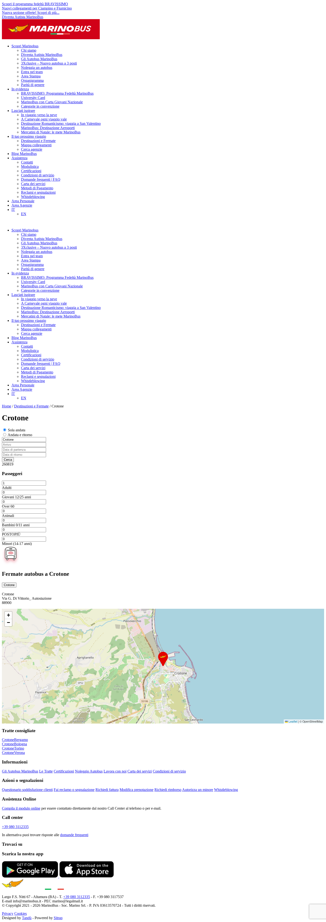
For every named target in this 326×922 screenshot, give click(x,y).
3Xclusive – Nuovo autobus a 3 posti (49, 63)
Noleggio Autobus (89, 771)
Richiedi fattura (107, 790)
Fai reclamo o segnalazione (74, 790)
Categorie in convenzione (40, 106)
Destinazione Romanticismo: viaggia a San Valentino (61, 123)
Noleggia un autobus (36, 68)
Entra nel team (32, 72)
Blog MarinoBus (24, 154)
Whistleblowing (33, 197)
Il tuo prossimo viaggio (28, 136)
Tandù (27, 918)
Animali (8, 516)
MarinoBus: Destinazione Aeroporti (48, 128)
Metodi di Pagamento (37, 188)
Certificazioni (31, 171)
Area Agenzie (21, 205)
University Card (33, 98)
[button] (163, 659)
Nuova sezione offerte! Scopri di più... (30, 13)
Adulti (6, 488)
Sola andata (16, 430)
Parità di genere (32, 85)
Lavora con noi (115, 771)
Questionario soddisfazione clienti (27, 790)
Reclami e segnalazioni (38, 192)
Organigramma (32, 80)
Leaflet (292, 721)
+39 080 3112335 (15, 827)
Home (6, 406)
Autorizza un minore (197, 790)
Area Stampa (31, 76)
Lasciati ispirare (23, 111)
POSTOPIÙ (11, 534)
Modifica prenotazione (136, 790)
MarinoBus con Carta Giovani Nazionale (52, 102)
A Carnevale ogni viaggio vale (44, 119)
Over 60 (8, 506)
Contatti (27, 162)
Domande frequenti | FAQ (40, 179)
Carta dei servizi (33, 184)
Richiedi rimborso (167, 790)
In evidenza (20, 89)
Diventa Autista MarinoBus (22, 17)
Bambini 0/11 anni (16, 525)
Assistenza (19, 158)
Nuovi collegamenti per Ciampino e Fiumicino (37, 8)
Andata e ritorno (20, 435)
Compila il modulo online (21, 808)
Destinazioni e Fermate (38, 141)
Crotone (9, 585)
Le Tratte (46, 771)
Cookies (20, 913)
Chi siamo (28, 50)
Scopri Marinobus (24, 46)
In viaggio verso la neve (39, 115)
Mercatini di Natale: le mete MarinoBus (50, 132)
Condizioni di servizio (37, 175)
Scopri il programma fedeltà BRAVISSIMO (35, 4)
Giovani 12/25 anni (16, 497)
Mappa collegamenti (36, 145)
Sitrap (58, 918)
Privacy (7, 913)
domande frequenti (74, 835)
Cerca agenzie (31, 149)
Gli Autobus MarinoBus (39, 59)
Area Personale (22, 201)
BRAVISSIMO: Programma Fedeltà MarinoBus (57, 93)
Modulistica (30, 167)
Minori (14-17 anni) (17, 544)
